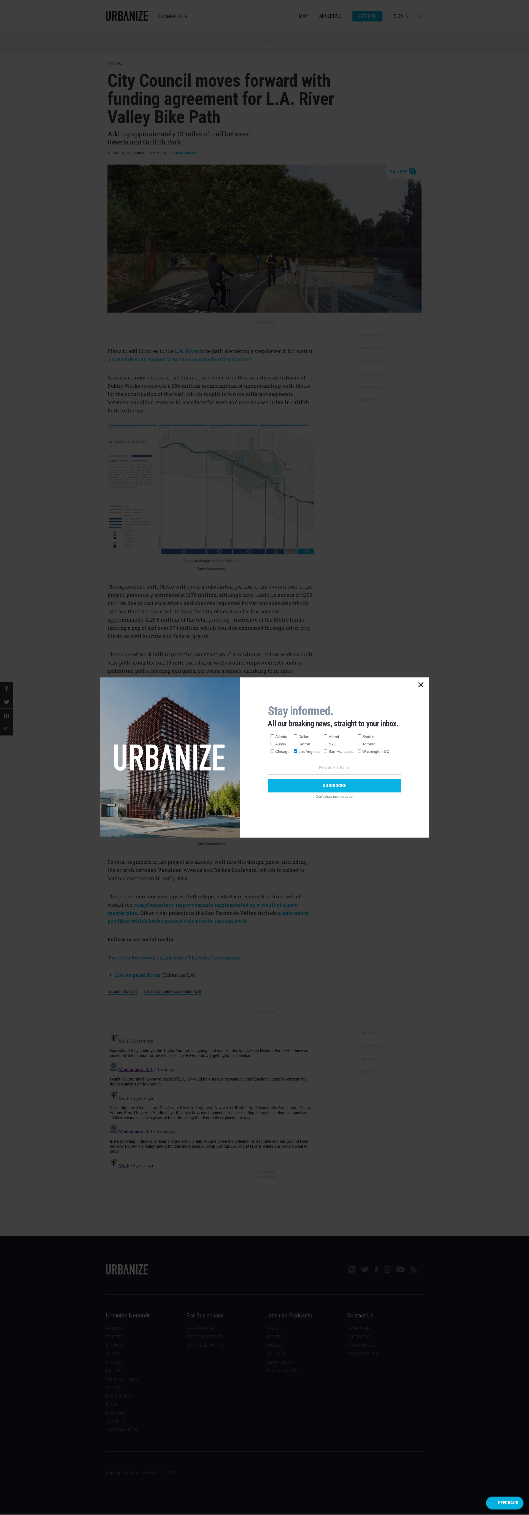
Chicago (282, 751)
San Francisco (340, 751)
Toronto (369, 744)
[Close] (421, 685)
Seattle (368, 736)
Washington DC (375, 751)
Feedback (508, 1502)
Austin (280, 744)
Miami (333, 736)
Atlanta (281, 736)
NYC (332, 744)
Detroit (304, 744)
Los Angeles (309, 751)
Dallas (303, 736)
